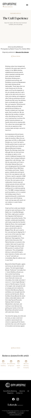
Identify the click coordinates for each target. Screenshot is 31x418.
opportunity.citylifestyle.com (15, 414)
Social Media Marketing (10, 391)
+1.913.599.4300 (11, 412)
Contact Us (19, 393)
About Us (22, 391)
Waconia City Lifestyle (22, 52)
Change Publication (8, 6)
